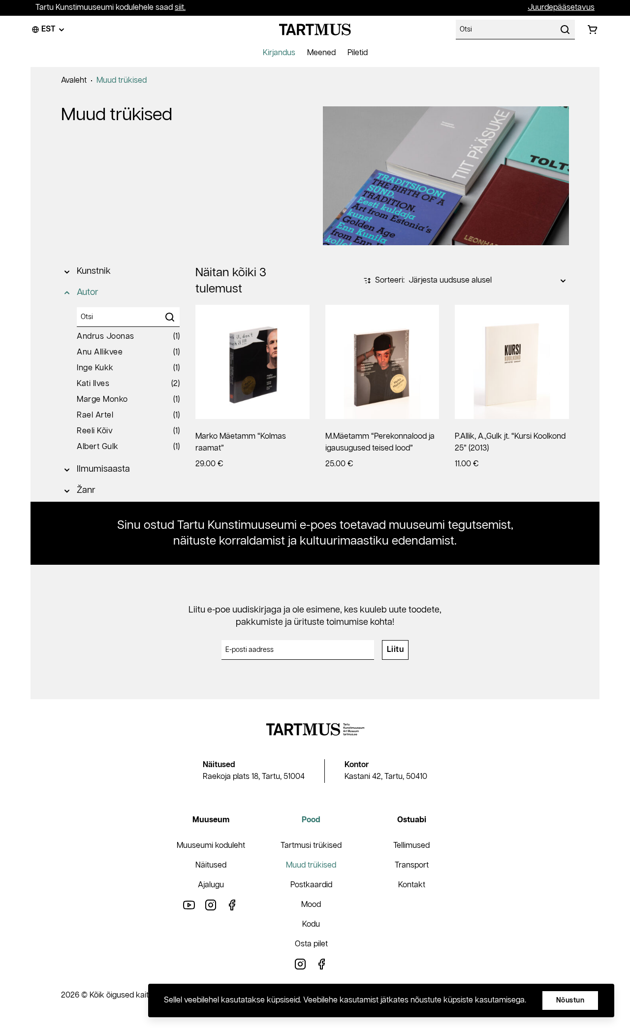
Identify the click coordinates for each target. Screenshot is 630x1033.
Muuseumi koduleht (211, 845)
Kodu (311, 924)
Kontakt (411, 885)
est (48, 29)
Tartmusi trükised (311, 845)
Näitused (210, 865)
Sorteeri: (390, 280)
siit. (180, 7)
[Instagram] (211, 905)
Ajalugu (211, 885)
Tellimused (411, 845)
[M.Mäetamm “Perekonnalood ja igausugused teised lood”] (382, 362)
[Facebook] (232, 905)
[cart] (592, 29)
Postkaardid (311, 885)
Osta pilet (311, 944)
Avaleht (74, 80)
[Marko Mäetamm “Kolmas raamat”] (252, 362)
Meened (321, 53)
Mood (311, 905)
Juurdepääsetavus (561, 7)
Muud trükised (121, 80)
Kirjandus (279, 53)
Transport (412, 865)
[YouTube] (189, 905)
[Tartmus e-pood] (315, 29)
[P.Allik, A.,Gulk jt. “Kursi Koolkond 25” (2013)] (512, 362)
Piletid (357, 53)
